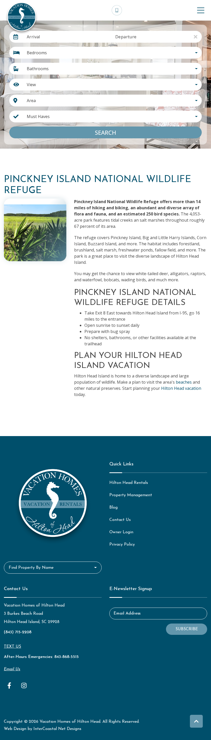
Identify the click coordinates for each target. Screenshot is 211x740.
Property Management (130, 495)
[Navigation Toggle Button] (201, 10)
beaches (184, 382)
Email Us (12, 669)
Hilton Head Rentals (128, 483)
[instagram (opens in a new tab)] (24, 685)
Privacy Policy (122, 545)
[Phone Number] (117, 10)
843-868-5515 (66, 657)
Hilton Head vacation (181, 388)
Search (105, 132)
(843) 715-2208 (17, 632)
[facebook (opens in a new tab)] (10, 685)
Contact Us (120, 520)
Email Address (126, 613)
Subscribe (186, 629)
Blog (113, 508)
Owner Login (121, 532)
